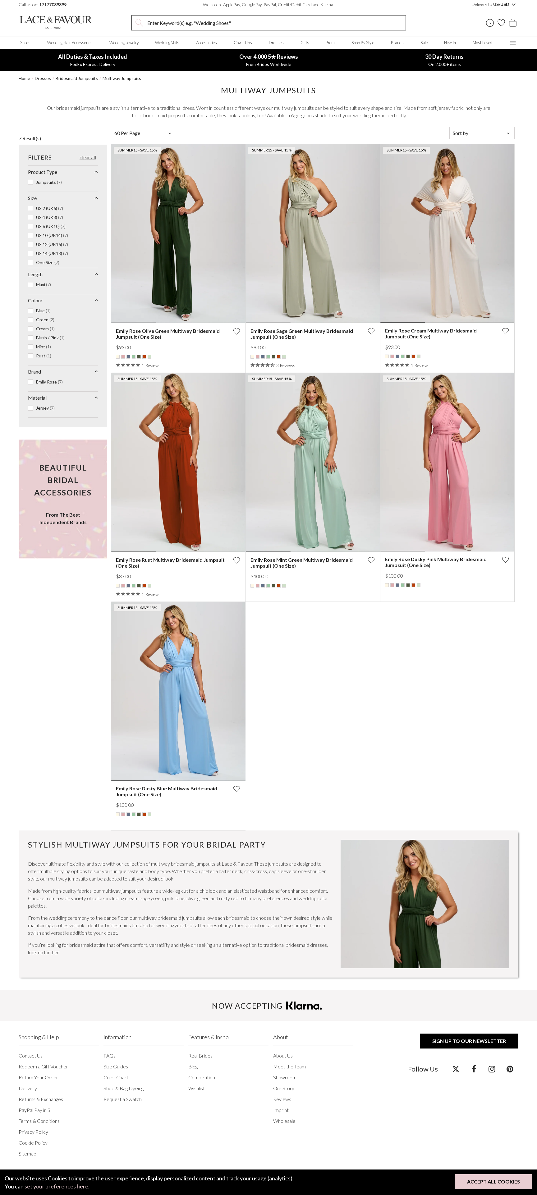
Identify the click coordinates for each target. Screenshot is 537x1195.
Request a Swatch (122, 1099)
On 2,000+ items (444, 60)
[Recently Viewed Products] (489, 22)
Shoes (25, 42)
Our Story (283, 1088)
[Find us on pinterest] (509, 1068)
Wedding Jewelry (124, 42)
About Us (283, 1055)
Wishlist (196, 1088)
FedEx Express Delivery (92, 60)
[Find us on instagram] (491, 1068)
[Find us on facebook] (473, 1068)
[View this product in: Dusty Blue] (128, 357)
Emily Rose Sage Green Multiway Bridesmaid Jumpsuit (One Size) (301, 334)
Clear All (88, 157)
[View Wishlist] (501, 22)
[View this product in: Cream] (118, 357)
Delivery (28, 1088)
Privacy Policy (33, 1132)
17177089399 (53, 4)
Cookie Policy (33, 1143)
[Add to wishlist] (236, 331)
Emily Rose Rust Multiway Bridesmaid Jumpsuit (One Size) (170, 563)
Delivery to (490, 4)
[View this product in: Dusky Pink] (123, 357)
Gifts (305, 42)
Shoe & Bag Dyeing (123, 1088)
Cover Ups (243, 42)
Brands (397, 42)
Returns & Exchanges (41, 1099)
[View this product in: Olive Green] (139, 357)
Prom (330, 42)
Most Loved (482, 42)
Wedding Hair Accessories (70, 42)
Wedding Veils (167, 42)
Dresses (276, 42)
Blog (193, 1066)
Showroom (284, 1077)
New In (450, 42)
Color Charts (117, 1077)
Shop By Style (362, 42)
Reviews (282, 1099)
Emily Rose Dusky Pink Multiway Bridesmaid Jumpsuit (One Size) (436, 562)
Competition (201, 1077)
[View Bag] (512, 22)
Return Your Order (38, 1077)
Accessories (206, 42)
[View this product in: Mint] (133, 357)
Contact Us (31, 1055)
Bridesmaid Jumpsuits (77, 78)
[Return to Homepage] (56, 22)
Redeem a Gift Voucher (43, 1066)
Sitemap (27, 1153)
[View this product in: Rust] (144, 357)
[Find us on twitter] (455, 1068)
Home (24, 78)
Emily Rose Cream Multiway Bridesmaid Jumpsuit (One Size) (431, 333)
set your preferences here (56, 1186)
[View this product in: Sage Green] (149, 357)
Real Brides (200, 1055)
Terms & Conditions (39, 1121)
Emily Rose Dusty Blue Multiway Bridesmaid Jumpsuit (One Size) (166, 791)
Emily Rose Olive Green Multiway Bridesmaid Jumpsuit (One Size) (168, 334)
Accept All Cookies (493, 1181)
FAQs (109, 1055)
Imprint (281, 1110)
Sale (424, 42)
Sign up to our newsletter (469, 1041)
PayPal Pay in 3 (34, 1110)
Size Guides (115, 1066)
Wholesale (284, 1121)
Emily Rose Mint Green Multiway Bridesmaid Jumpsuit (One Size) (301, 563)
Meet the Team (289, 1066)
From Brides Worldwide (268, 60)
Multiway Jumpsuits (122, 78)
